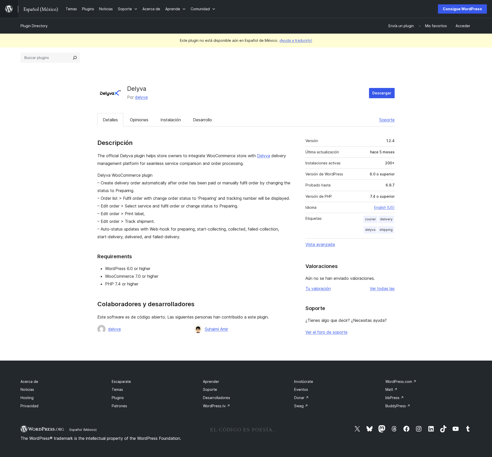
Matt (391, 389)
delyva (141, 97)
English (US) (384, 207)
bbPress (394, 397)
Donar (301, 397)
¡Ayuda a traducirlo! (295, 40)
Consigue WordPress (462, 9)
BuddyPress (397, 406)
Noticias (27, 389)
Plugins (118, 397)
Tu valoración (318, 288)
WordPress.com (400, 381)
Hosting (27, 397)
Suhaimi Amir (216, 329)
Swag (301, 406)
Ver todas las (382, 288)
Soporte (387, 119)
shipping (386, 230)
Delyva (263, 155)
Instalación (170, 119)
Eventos (301, 389)
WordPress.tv (216, 406)
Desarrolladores (216, 397)
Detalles (110, 119)
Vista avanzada (320, 244)
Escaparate (121, 381)
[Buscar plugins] (75, 58)
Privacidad (29, 406)
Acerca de (29, 381)
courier (370, 219)
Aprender (211, 381)
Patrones (119, 406)
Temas (117, 389)
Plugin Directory (34, 26)
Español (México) (83, 430)
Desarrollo (202, 119)
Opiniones (139, 119)
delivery (386, 219)
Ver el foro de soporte (326, 332)
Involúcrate (303, 381)
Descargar (381, 93)
